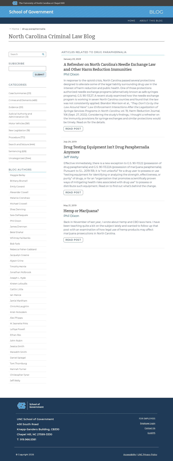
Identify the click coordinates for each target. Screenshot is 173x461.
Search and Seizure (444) (22, 144)
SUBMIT (39, 74)
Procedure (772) (17, 137)
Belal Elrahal (16, 232)
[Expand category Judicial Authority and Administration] (44, 115)
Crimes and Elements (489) (23, 100)
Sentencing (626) (17, 151)
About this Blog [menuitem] (151, 21)
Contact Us (150, 428)
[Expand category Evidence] (44, 107)
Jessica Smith (17, 346)
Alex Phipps (16, 318)
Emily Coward (17, 186)
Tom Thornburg (18, 363)
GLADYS (151, 433)
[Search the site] (42, 54)
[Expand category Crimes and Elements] (44, 100)
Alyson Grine (16, 261)
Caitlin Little (16, 289)
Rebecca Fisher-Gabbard (23, 249)
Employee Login (147, 423)
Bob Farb (15, 244)
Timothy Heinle (18, 266)
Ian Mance (15, 295)
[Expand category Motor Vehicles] (44, 123)
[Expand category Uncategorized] (44, 158)
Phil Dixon (71, 74)
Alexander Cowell (19, 192)
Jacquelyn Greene (19, 255)
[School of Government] (30, 405)
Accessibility (129, 454)
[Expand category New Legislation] (44, 130)
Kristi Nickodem (18, 312)
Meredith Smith (18, 352)
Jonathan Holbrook (20, 272)
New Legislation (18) (19, 130)
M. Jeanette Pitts (19, 323)
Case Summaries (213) (20, 93)
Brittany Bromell (19, 181)
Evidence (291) (16, 107)
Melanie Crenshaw (20, 198)
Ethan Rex (15, 335)
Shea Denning (18, 209)
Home (15, 29)
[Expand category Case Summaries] (44, 93)
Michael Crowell (18, 203)
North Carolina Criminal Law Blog (52, 36)
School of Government (31, 11)
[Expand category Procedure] (44, 137)
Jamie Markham (18, 301)
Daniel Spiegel (18, 358)
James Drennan (18, 226)
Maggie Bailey (17, 175)
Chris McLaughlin (19, 306)
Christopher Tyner (19, 375)
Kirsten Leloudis (18, 283)
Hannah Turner (18, 369)
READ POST (73, 128)
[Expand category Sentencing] (44, 151)
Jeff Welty (71, 157)
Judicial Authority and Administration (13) (20, 115)
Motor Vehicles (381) (19, 123)
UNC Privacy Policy (147, 454)
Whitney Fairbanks (20, 238)
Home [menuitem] (131, 21)
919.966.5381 (28, 439)
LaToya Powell (17, 329)
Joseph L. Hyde (18, 278)
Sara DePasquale (19, 215)
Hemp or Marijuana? (81, 211)
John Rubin (16, 340)
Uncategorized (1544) (20, 158)
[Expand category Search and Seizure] (44, 144)
